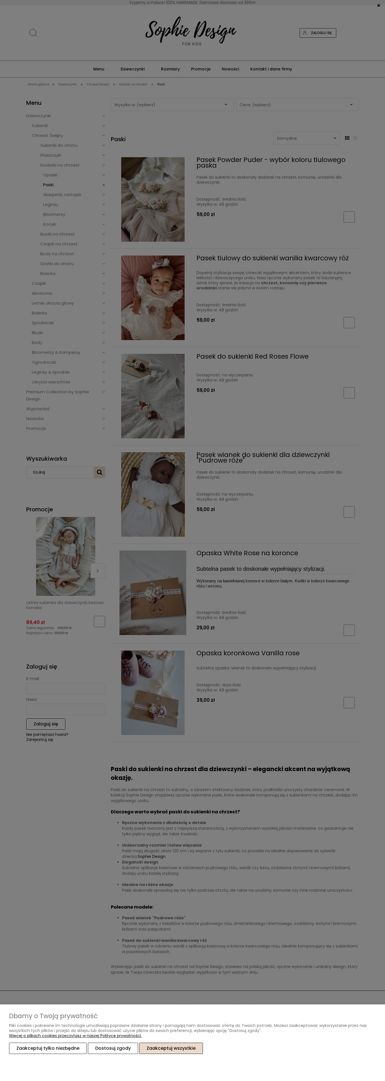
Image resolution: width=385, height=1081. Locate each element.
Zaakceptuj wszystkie (171, 1048)
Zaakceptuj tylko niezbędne (47, 1048)
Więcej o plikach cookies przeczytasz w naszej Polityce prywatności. (75, 1035)
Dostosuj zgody (113, 1048)
